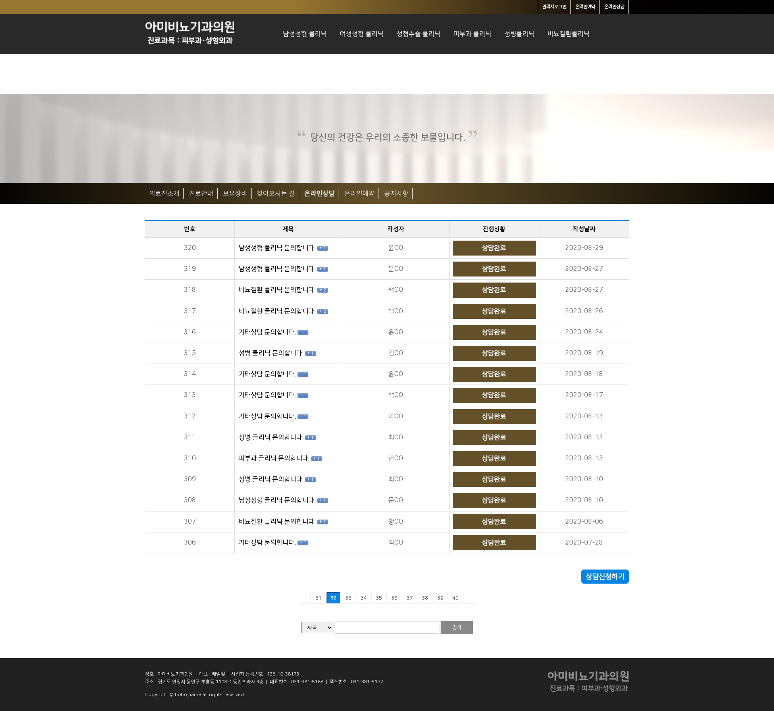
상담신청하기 (605, 577)
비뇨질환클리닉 (568, 33)
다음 (469, 598)
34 (363, 598)
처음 (291, 598)
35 (379, 598)
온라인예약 (359, 193)
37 (409, 598)
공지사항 (396, 193)
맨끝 (483, 598)
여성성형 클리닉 (362, 33)
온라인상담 (319, 193)
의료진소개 (164, 193)
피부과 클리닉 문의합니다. (275, 458)
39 (440, 598)
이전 (305, 598)
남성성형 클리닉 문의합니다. (278, 248)
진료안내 (201, 193)
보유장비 (235, 193)
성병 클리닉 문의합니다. (272, 353)
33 (348, 598)
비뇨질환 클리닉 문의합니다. (278, 289)
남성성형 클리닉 (305, 33)
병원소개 (295, 74)
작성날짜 (584, 229)
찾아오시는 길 (276, 193)
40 (455, 598)
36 (394, 598)
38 (425, 598)
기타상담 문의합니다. (268, 332)
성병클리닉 (519, 33)
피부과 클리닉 (472, 33)
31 (318, 598)
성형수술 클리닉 (419, 33)
